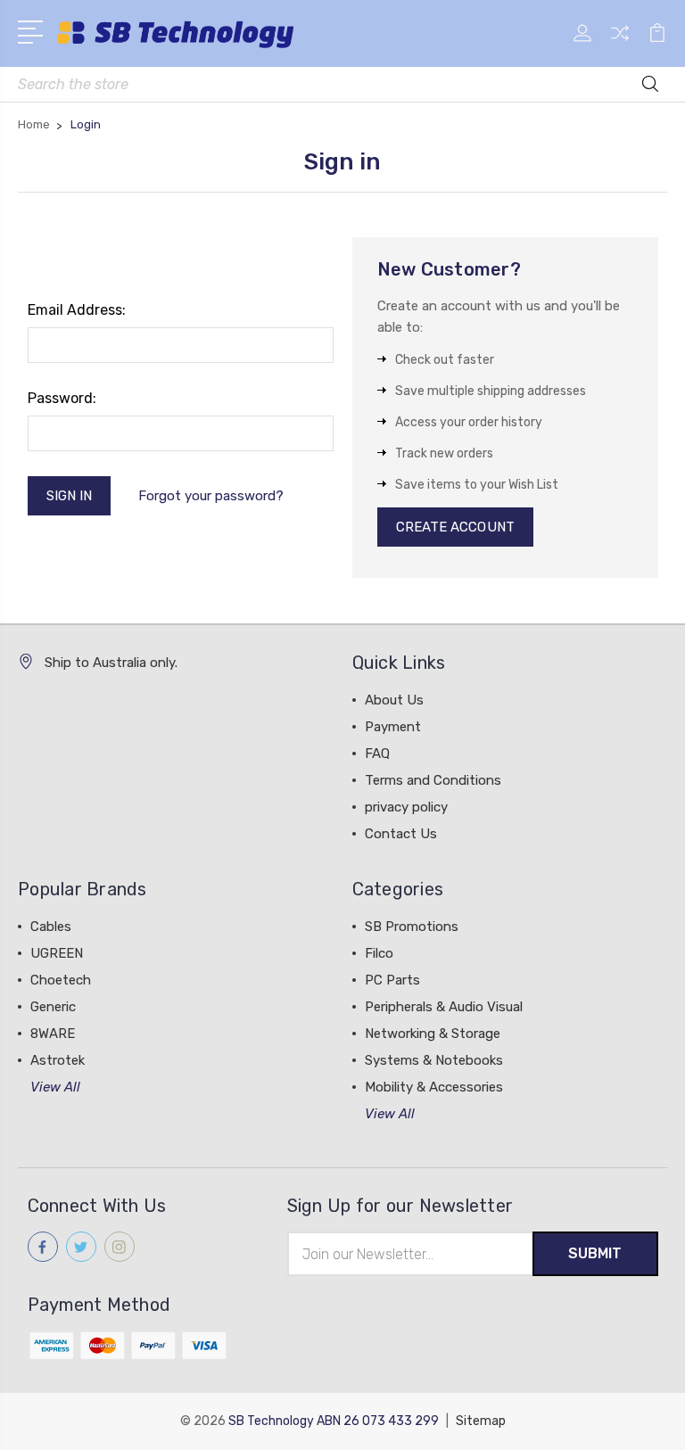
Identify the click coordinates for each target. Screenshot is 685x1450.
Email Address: (77, 309)
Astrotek (57, 1060)
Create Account (455, 527)
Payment (393, 727)
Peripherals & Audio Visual (444, 1007)
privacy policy (406, 807)
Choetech (60, 980)
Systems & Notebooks (434, 1060)
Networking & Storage (432, 1034)
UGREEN (56, 953)
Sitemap (481, 1421)
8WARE (52, 1034)
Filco (379, 953)
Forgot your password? (211, 496)
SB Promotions (411, 927)
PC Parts (392, 980)
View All (55, 1087)
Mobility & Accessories (434, 1087)
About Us (394, 700)
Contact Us (401, 834)
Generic (53, 1007)
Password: (62, 398)
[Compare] (620, 43)
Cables (50, 927)
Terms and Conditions (433, 780)
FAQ (377, 754)
